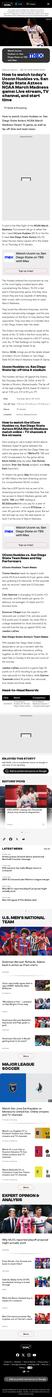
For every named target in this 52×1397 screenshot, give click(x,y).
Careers (6, 1364)
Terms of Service (29, 1362)
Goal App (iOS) (33, 1364)
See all (47, 849)
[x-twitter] (23, 1355)
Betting (22, 1368)
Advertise (17, 1362)
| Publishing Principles (40, 15)
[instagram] (29, 1355)
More (26, 1056)
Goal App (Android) (18, 1364)
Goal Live (45, 1364)
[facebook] (17, 1355)
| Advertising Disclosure (24, 15)
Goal (14, 1389)
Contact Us (8, 1362)
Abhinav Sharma (9, 70)
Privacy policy (43, 1362)
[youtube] (34, 1355)
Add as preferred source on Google (28, 771)
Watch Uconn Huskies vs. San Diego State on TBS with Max (17, 55)
